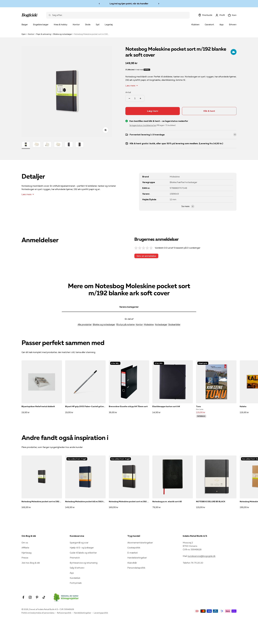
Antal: (128, 92)
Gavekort (209, 24)
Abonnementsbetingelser (140, 542)
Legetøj (109, 24)
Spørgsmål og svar (79, 542)
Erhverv (232, 24)
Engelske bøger (40, 24)
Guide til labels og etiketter (83, 552)
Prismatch (75, 557)
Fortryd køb (76, 583)
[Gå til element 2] (36, 144)
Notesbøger (161, 324)
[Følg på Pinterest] (37, 597)
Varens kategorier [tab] (129, 306)
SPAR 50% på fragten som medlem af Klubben (129, 3)
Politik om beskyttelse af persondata (38, 613)
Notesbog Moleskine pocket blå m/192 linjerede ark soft (85, 501)
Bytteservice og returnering (83, 562)
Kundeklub (75, 578)
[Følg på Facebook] (23, 597)
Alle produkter (85, 324)
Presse (25, 557)
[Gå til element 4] (58, 144)
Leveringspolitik (101, 613)
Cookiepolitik (133, 547)
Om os (25, 542)
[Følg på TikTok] (44, 597)
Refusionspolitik (64, 613)
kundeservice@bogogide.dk (201, 556)
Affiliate (25, 547)
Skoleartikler (174, 324)
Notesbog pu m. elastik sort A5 (167, 501)
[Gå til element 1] (26, 144)
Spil (97, 24)
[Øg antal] (140, 98)
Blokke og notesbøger (62, 34)
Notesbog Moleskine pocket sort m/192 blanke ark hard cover (42, 501)
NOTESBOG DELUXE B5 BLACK (210, 501)
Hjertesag (26, 552)
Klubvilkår (132, 562)
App (221, 24)
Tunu (198, 406)
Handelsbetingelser (137, 557)
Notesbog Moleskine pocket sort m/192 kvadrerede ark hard (129, 501)
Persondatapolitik (136, 567)
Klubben (195, 24)
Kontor (76, 24)
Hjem (24, 34)
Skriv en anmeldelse (146, 256)
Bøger (25, 24)
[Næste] (158, 3)
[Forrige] (99, 3)
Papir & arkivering (43, 34)
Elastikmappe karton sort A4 (166, 406)
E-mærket (132, 552)
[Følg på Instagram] (30, 597)
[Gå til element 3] (47, 144)
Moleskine (149, 324)
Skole (87, 24)
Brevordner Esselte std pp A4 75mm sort (128, 406)
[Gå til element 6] (79, 144)
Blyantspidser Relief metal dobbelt (38, 406)
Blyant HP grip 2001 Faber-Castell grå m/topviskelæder (85, 406)
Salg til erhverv (77, 567)
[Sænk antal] (129, 98)
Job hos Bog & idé (31, 562)
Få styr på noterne (125, 324)
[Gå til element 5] (68, 144)
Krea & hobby (60, 24)
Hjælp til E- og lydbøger (82, 547)
